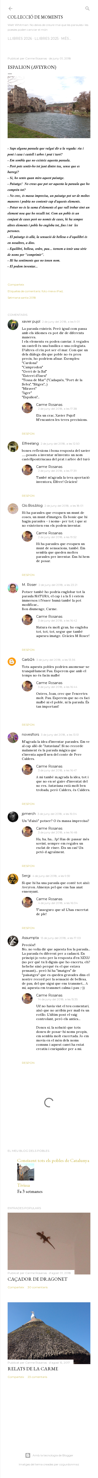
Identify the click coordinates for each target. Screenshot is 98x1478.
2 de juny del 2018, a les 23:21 (58, 585)
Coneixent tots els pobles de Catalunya (53, 1160)
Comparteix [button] (16, 284)
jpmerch (29, 814)
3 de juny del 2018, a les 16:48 (57, 832)
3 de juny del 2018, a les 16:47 (57, 770)
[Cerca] (87, 7)
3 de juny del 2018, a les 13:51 (60, 734)
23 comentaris (37, 1377)
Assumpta (30, 938)
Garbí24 (28, 659)
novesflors (30, 734)
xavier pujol (31, 321)
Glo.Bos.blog (32, 505)
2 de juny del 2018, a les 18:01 (63, 505)
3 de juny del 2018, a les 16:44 (57, 687)
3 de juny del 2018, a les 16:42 (57, 620)
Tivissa (23, 1185)
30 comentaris (38, 1287)
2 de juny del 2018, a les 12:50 (60, 443)
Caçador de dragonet (38, 1279)
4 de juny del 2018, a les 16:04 (58, 903)
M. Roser (29, 585)
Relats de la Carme (33, 1369)
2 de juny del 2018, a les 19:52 (57, 537)
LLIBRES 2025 (46, 38)
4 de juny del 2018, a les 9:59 (51, 876)
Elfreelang (30, 443)
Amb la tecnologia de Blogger (53, 1455)
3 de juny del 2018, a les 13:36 (55, 659)
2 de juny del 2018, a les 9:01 (61, 321)
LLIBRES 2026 (20, 38)
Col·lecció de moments (35, 17)
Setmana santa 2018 (22, 297)
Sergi (26, 876)
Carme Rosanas (49, 405)
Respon (28, 433)
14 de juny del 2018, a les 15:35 (58, 999)
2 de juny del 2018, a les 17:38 (57, 408)
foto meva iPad (52, 291)
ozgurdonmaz (69, 1464)
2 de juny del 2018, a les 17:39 (57, 470)
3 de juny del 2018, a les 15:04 (57, 814)
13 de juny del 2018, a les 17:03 (61, 938)
